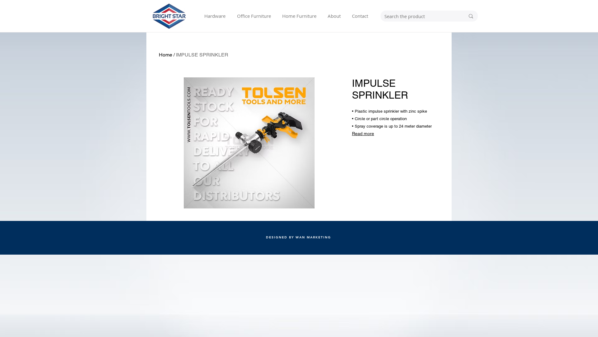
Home (165, 55)
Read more (363, 133)
